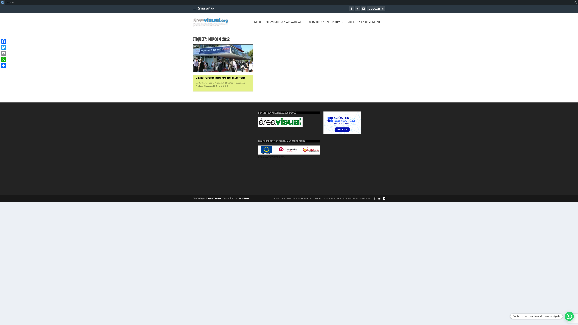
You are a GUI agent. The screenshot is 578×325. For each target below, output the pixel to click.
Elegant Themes (213, 198)
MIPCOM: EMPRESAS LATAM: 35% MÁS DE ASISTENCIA (220, 78)
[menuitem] (2, 2)
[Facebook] (4, 41)
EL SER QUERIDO (224, 9)
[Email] (4, 53)
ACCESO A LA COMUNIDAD (364, 22)
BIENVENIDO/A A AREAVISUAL (283, 22)
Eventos (229, 83)
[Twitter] (4, 47)
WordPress (244, 198)
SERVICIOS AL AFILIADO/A (325, 22)
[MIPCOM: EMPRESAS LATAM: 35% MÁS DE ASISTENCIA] (223, 58)
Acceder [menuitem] (10, 2)
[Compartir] (4, 65)
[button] (569, 316)
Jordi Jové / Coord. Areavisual (211, 83)
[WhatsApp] (4, 59)
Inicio (257, 22)
